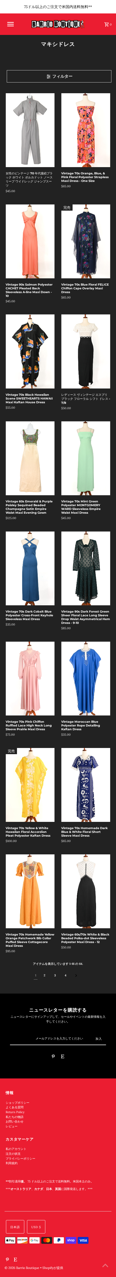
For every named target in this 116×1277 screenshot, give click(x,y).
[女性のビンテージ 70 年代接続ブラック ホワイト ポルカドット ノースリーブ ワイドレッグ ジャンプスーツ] (30, 130)
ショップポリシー (17, 1103)
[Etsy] (62, 1057)
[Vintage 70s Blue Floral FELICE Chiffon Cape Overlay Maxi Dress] (85, 241)
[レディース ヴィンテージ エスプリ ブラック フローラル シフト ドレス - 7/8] (85, 351)
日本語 (15, 1227)
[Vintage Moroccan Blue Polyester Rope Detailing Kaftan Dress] (85, 678)
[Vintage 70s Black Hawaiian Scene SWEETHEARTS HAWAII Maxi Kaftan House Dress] (30, 351)
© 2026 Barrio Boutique (22, 1268)
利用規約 (12, 1163)
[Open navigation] (14, 24)
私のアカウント (16, 1149)
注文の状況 (13, 1154)
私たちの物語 (14, 1117)
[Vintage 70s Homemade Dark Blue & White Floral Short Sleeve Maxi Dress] (85, 785)
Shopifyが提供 (52, 1268)
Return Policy (15, 1112)
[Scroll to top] (105, 1266)
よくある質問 (14, 1107)
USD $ (36, 1227)
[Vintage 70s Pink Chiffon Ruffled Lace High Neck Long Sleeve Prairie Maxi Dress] (30, 678)
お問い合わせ (14, 1121)
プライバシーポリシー (20, 1158)
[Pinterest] (53, 1057)
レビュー (12, 1126)
